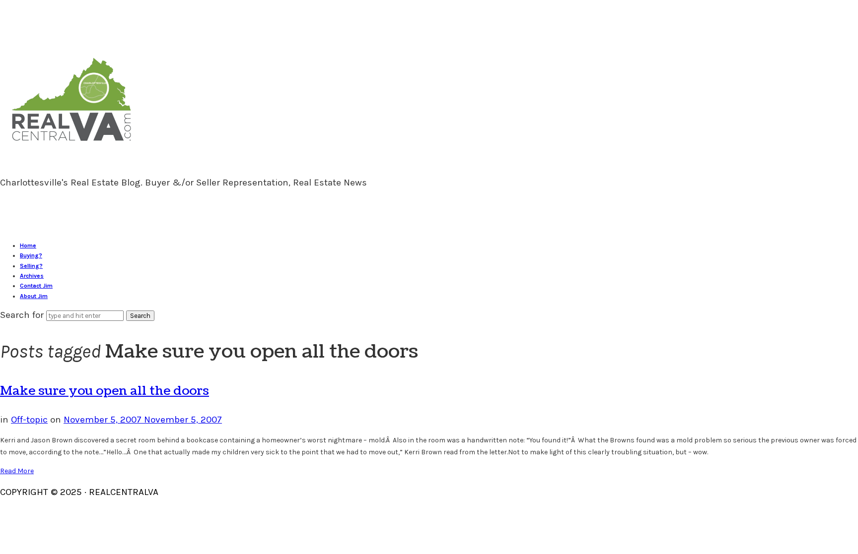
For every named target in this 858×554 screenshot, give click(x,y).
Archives (32, 275)
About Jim (34, 296)
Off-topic (29, 419)
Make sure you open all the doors (104, 391)
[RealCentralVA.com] (71, 145)
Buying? (31, 255)
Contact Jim (36, 285)
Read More (17, 471)
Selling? (31, 265)
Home (28, 245)
